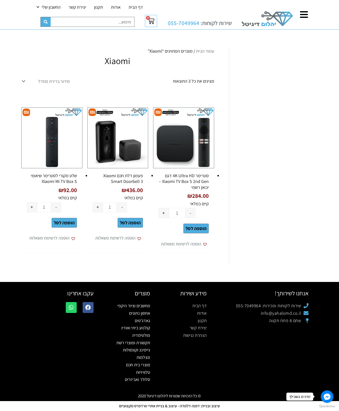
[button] (185, 244)
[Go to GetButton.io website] (327, 406)
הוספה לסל (196, 228)
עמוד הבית (205, 51)
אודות (116, 7)
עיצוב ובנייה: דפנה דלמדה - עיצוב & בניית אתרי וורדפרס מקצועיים (169, 406)
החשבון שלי (51, 7)
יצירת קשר (77, 7)
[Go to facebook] (327, 396)
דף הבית (136, 7)
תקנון (98, 7)
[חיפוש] (46, 22)
